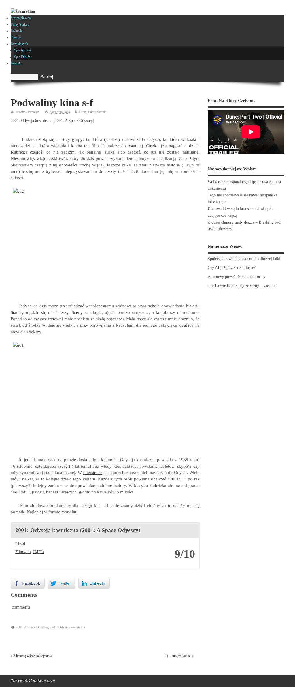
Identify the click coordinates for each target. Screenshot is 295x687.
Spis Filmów (23, 57)
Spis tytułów (22, 50)
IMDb (38, 551)
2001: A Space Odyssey (32, 627)
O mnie (16, 37)
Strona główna (21, 18)
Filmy (82, 112)
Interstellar (92, 472)
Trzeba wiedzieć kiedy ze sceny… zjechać (242, 285)
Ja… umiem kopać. (178, 656)
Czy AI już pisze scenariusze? (232, 267)
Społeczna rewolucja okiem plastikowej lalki (244, 259)
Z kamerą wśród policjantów (32, 656)
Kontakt (16, 63)
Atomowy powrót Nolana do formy (237, 276)
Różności (17, 31)
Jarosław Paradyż (27, 112)
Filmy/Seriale (20, 25)
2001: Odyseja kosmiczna (67, 627)
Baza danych (19, 44)
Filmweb (23, 551)
